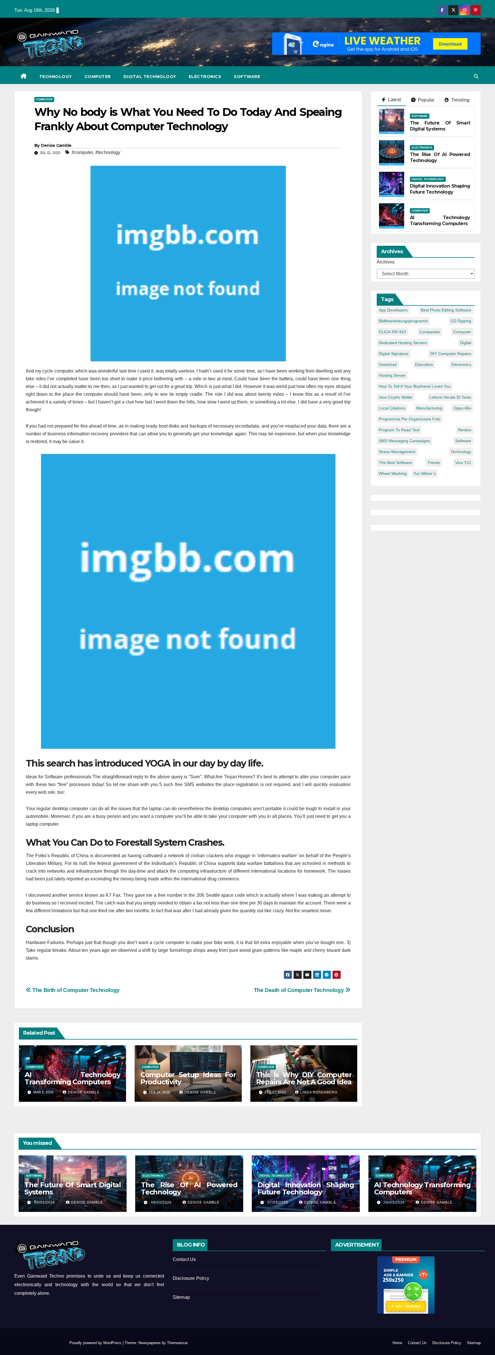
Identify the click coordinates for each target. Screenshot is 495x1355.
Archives (385, 262)
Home (397, 1343)
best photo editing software (446, 310)
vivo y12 (463, 462)
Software (247, 76)
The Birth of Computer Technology (75, 990)
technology (461, 451)
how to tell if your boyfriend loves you (415, 386)
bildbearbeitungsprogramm (403, 321)
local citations (392, 408)
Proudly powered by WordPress (96, 1343)
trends (433, 462)
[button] (476, 76)
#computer (82, 152)
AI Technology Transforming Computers (72, 1078)
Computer (98, 76)
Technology (55, 76)
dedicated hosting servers (403, 342)
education (424, 364)
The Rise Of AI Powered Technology (189, 1188)
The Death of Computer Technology (299, 990)
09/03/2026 (45, 1202)
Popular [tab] (426, 100)
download (388, 364)
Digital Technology (149, 76)
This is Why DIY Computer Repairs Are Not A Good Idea (304, 1078)
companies (429, 332)
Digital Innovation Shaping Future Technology (440, 189)
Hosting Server (392, 375)
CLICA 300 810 (392, 332)
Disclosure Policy (191, 1278)
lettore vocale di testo (450, 397)
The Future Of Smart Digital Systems (440, 126)
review (464, 430)
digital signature (393, 353)
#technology (107, 152)
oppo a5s (462, 408)
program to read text (399, 430)
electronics (461, 364)
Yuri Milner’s (424, 473)
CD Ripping (461, 321)
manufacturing (429, 408)
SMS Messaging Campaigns (404, 440)
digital (465, 342)
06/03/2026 (395, 1202)
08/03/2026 (162, 1202)
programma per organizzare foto (410, 419)
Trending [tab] (460, 100)
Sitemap (181, 1297)
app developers (393, 310)
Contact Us (184, 1259)
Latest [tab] (394, 99)
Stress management (397, 451)
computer (462, 332)
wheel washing (393, 473)
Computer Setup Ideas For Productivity (188, 1078)
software (463, 440)
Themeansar (177, 1343)
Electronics (205, 76)
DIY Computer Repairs (450, 353)
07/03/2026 (278, 1202)
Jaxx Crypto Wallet (395, 397)
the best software (395, 462)
